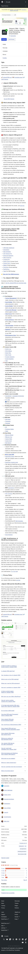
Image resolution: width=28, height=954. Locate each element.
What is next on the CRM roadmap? (10, 679)
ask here (22, 205)
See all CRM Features (9, 99)
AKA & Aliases (8, 351)
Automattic (13, 35)
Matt (3, 925)
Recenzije (5, 47)
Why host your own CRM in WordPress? (11, 696)
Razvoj (4, 54)
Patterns (17, 908)
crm (25, 846)
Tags (6, 360)
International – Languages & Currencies (14, 396)
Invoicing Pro (6, 259)
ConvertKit (6, 267)
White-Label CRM (9, 454)
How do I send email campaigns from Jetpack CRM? (8, 749)
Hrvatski (6, 936)
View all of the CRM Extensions (11, 274)
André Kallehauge (8, 790)
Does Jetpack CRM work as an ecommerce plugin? (7, 720)
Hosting (3, 905)
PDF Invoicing (8, 493)
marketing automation (22, 851)
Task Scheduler (9, 325)
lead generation (23, 848)
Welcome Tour (8, 437)
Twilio (4, 271)
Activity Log (8, 349)
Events (16, 914)
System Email (8, 441)
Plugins (16, 905)
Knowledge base (18, 77)
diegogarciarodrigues (9, 799)
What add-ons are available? (8, 758)
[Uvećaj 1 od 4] (11, 624)
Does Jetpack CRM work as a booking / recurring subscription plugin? (10, 729)
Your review (4, 880)
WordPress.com (5, 923)
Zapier (6, 431)
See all (25, 880)
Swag (17, 919)
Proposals (7, 423)
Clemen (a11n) (7, 794)
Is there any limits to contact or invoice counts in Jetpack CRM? (9, 666)
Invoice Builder (9, 306)
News (2, 903)
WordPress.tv (5, 919)
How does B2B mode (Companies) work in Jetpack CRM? (9, 715)
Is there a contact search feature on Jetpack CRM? (7, 692)
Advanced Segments (8, 255)
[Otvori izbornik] (26, 2)
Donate (17, 916)
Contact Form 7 (7, 263)
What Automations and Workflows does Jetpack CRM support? (9, 754)
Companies (7, 421)
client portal (21, 846)
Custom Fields (8, 439)
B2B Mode (7, 419)
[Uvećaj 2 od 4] (25, 624)
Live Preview (11, 39)
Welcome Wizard (9, 435)
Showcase (17, 901)
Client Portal (8, 313)
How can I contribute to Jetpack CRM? (10, 687)
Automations (6, 249)
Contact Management (11, 298)
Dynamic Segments (9, 356)
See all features (9, 534)
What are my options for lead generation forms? (7, 739)
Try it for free (14, 571)
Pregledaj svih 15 (23, 843)
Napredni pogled (5, 857)
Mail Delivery (8, 442)
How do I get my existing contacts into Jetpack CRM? (8, 701)
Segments (7, 329)
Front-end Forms (9, 319)
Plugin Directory (4, 5)
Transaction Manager (10, 310)
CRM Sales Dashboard (8, 247)
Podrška (5, 58)
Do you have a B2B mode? (7, 710)
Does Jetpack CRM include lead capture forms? (7, 734)
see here (18, 580)
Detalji (4, 44)
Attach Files (8, 353)
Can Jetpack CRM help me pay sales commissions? (7, 744)
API (6, 427)
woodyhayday (7, 817)
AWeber (5, 265)
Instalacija (5, 51)
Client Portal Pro (7, 257)
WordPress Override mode (11, 462)
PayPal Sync (6, 269)
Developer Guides (9, 429)
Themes (16, 903)
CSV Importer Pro (7, 253)
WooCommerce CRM (22, 854)
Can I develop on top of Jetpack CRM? (10, 675)
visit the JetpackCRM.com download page (16, 283)
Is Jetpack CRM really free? (8, 671)
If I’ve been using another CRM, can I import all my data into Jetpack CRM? (10, 706)
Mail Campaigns (7, 251)
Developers (4, 916)
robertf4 (6, 812)
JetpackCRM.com (7, 77)
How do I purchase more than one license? (11, 766)
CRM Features (4, 79)
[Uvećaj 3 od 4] (11, 632)
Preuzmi (4, 39)
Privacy (3, 908)
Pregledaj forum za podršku (7, 893)
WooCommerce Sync (10, 335)
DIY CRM (7, 399)
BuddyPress (4, 930)
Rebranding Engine (9, 456)
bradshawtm (7, 803)
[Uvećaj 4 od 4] (25, 640)
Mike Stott (6, 821)
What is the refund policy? (7, 770)
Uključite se (17, 912)
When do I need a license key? (8, 762)
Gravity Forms (6, 261)
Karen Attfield (7, 808)
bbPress (4, 928)
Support (3, 914)
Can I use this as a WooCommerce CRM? (11, 724)
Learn (2, 912)
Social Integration (9, 358)
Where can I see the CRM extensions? (10, 683)
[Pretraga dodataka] (15, 15)
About (2, 901)
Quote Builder (8, 302)
